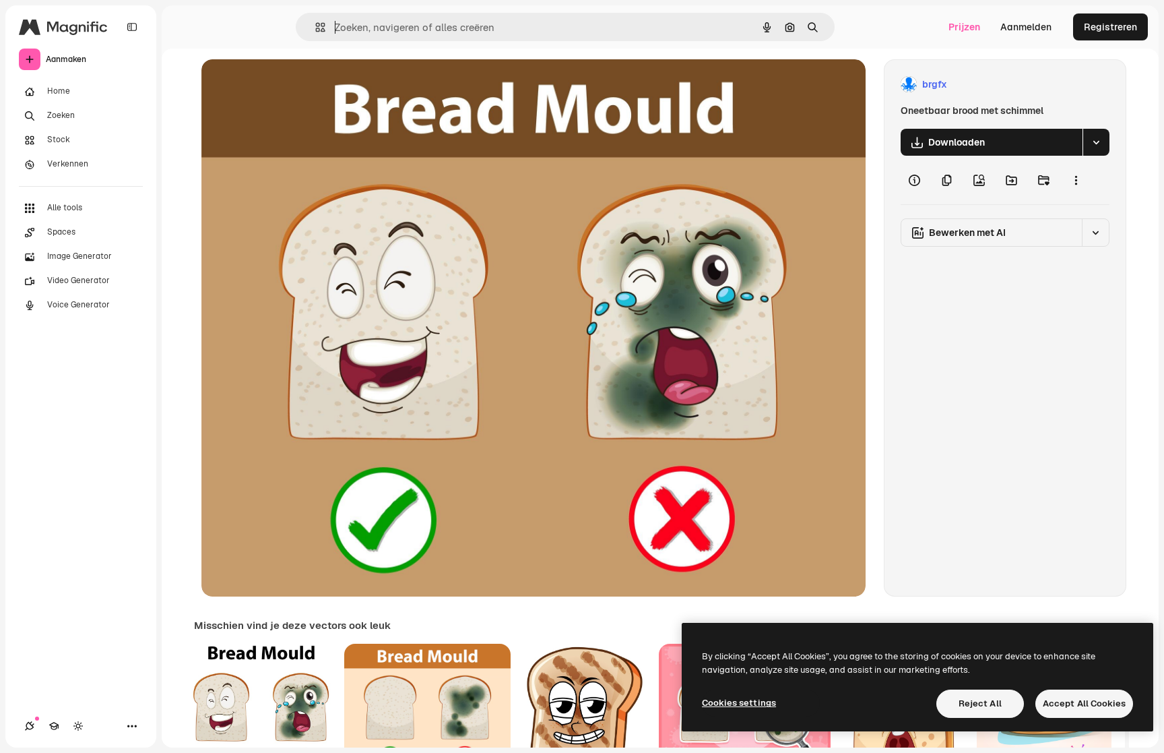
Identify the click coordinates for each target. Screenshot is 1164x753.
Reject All (980, 703)
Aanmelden (1026, 27)
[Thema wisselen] (78, 726)
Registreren (1110, 27)
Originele (290, 84)
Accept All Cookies (1084, 703)
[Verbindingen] (29, 726)
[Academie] (54, 726)
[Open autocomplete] (314, 27)
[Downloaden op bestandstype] (1095, 142)
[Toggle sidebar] (132, 27)
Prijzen (964, 27)
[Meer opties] (1075, 180)
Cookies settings (739, 703)
